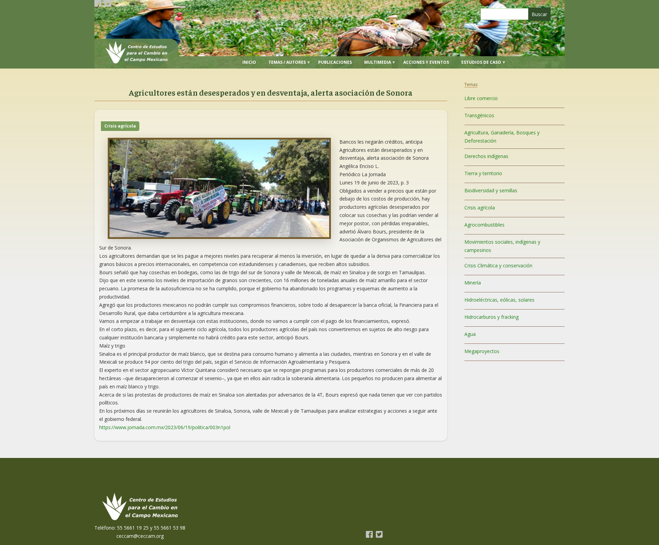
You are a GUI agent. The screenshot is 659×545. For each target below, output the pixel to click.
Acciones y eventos (426, 62)
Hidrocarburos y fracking (491, 317)
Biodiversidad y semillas (490, 190)
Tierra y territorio (483, 173)
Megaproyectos (481, 351)
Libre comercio (481, 98)
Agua (470, 334)
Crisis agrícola (120, 126)
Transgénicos (479, 115)
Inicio (249, 62)
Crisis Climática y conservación (498, 265)
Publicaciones (335, 62)
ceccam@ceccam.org (140, 536)
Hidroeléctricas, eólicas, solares (499, 299)
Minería (472, 282)
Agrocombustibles (484, 224)
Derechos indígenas (486, 156)
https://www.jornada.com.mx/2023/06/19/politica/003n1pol (164, 427)
